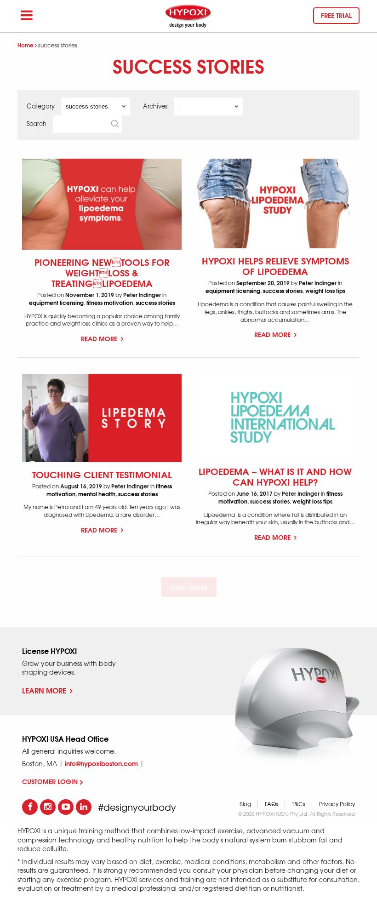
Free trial (336, 15)
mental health (96, 493)
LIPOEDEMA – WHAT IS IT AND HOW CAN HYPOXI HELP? (275, 476)
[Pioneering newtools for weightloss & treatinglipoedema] (102, 204)
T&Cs (298, 804)
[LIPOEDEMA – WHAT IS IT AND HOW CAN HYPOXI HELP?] (275, 416)
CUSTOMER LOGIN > (52, 781)
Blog (245, 804)
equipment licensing (56, 302)
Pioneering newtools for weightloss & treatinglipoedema (102, 272)
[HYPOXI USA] (188, 16)
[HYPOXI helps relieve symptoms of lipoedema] (275, 204)
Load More (188, 587)
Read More (100, 338)
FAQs (271, 804)
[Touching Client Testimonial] (102, 418)
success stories (155, 302)
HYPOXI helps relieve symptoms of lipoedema (275, 265)
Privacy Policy (337, 804)
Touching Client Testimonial (102, 474)
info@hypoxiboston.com (101, 763)
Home (25, 44)
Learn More (44, 690)
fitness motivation (109, 302)
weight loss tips (325, 290)
